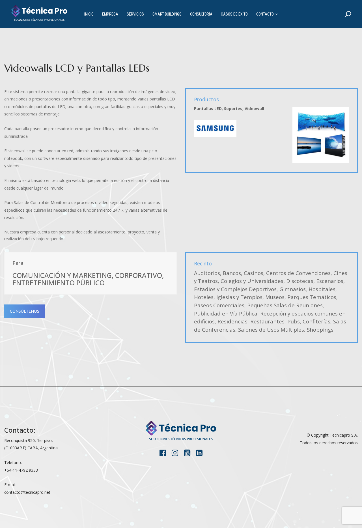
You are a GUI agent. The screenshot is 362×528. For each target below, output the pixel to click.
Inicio (89, 14)
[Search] (348, 14)
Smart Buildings (167, 14)
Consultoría (201, 14)
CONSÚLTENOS (24, 311)
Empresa (110, 14)
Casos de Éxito (234, 14)
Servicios (135, 14)
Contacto (265, 14)
